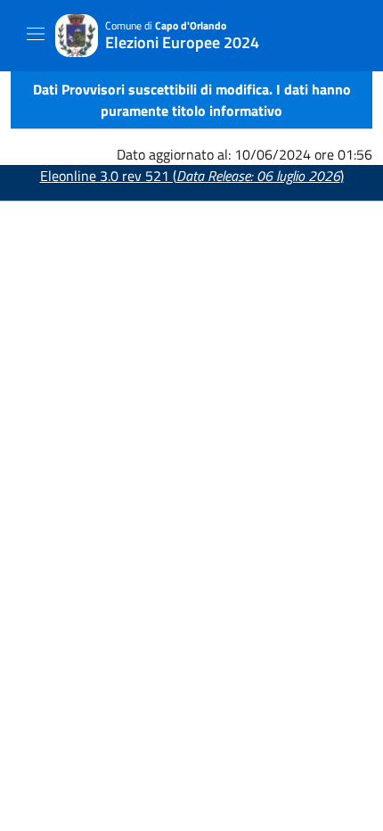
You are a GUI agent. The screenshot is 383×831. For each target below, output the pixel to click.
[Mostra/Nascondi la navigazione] (35, 34)
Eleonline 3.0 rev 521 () (192, 175)
